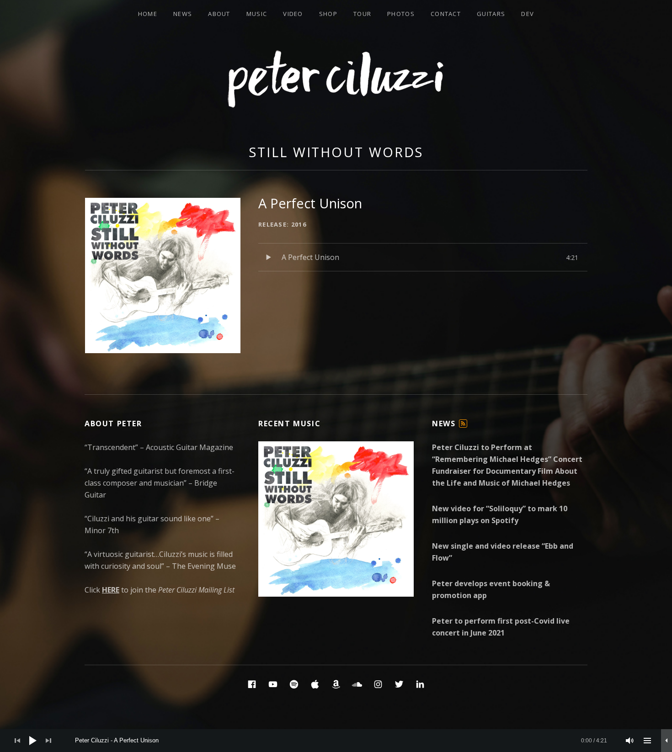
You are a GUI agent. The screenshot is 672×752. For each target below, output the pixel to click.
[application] (336, 740)
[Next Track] (48, 740)
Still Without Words (336, 152)
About (219, 14)
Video (293, 14)
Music (256, 14)
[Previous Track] (17, 740)
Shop (328, 14)
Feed (463, 427)
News (182, 14)
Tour (362, 14)
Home (147, 14)
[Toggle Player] (666, 740)
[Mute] (630, 740)
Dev (527, 14)
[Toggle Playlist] (647, 740)
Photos (401, 14)
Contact (446, 14)
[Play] (33, 740)
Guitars (491, 14)
